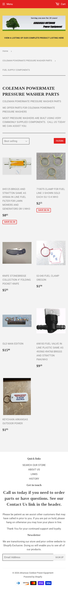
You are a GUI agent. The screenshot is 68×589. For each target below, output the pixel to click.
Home (5, 51)
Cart (63, 4)
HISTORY (34, 478)
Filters (59, 141)
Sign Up (59, 557)
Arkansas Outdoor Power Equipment (36, 573)
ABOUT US (34, 469)
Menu (10, 4)
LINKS (34, 474)
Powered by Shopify (33, 577)
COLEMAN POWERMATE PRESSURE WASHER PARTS (27, 60)
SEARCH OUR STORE (34, 465)
